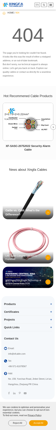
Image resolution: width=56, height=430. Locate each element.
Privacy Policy (34, 415)
